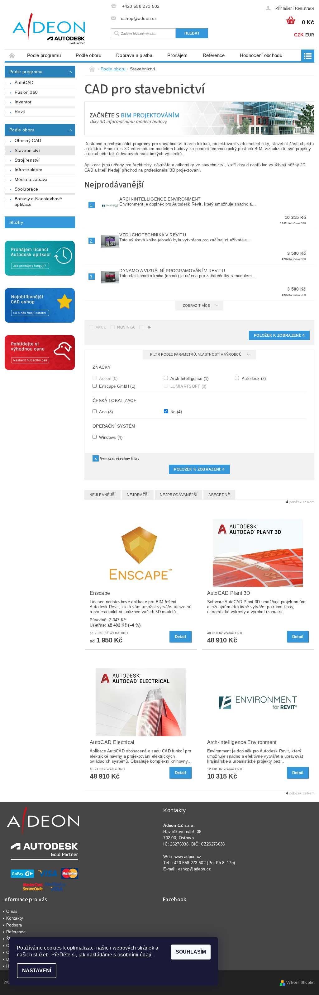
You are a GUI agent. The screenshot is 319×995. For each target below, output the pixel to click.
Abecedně (219, 495)
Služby (16, 222)
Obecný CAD (28, 140)
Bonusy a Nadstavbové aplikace (38, 201)
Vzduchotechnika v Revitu (152, 234)
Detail (180, 636)
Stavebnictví (27, 150)
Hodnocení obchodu (261, 55)
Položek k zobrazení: (279, 335)
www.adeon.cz (188, 856)
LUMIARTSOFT (188, 386)
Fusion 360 (26, 92)
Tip (149, 327)
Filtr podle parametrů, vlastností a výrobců (196, 354)
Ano (105, 412)
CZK (299, 34)
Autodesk (253, 378)
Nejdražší (138, 495)
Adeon (107, 378)
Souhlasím (191, 952)
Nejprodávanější (178, 495)
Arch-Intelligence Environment (160, 199)
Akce (101, 327)
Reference (214, 55)
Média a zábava (31, 179)
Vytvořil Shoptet (300, 982)
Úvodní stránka (12, 55)
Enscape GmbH (116, 386)
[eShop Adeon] (56, 29)
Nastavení (36, 970)
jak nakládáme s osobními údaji (115, 954)
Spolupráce (26, 189)
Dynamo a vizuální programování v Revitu (172, 270)
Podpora (14, 925)
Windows (110, 437)
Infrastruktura (28, 169)
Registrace (304, 8)
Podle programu (44, 55)
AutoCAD (24, 82)
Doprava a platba (134, 55)
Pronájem (177, 55)
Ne (175, 412)
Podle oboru (88, 55)
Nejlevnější (102, 495)
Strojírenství (27, 160)
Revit (20, 111)
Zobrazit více (196, 305)
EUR (309, 35)
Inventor (23, 101)
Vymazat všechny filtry (119, 458)
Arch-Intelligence (189, 378)
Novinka (126, 327)
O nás (12, 911)
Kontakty (14, 918)
